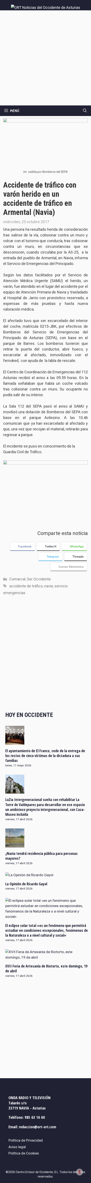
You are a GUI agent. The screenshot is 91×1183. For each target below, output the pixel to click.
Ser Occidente (39, 579)
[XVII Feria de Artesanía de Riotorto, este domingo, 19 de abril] (46, 957)
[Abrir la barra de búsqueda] (85, 110)
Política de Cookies (23, 1153)
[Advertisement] (45, 57)
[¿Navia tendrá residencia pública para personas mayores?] (14, 845)
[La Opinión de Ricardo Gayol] (29, 875)
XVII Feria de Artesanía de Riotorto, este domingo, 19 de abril (46, 968)
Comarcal (17, 579)
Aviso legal (17, 1147)
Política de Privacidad (25, 1140)
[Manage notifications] (79, 1172)
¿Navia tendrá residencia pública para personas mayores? (41, 856)
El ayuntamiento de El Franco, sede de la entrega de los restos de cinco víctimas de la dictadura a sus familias (45, 755)
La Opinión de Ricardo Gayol (26, 883)
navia (48, 586)
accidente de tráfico (26, 586)
